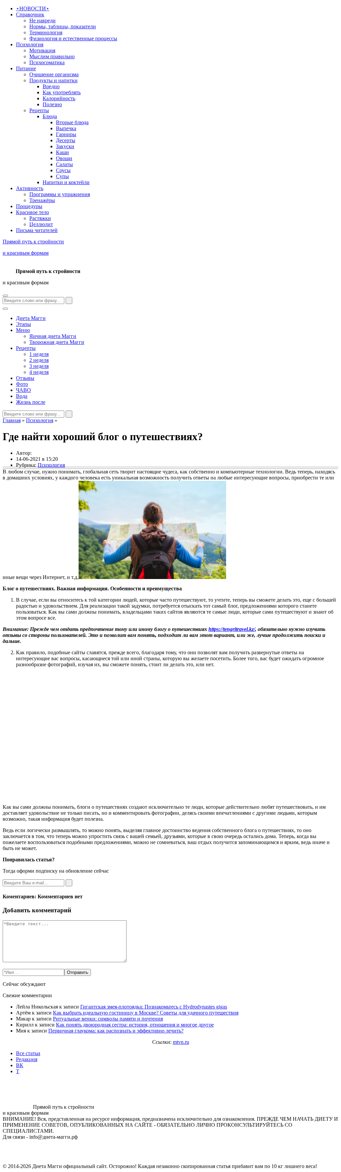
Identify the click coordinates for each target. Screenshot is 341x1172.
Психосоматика (47, 62)
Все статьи (28, 1053)
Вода (21, 396)
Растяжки (40, 218)
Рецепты (39, 110)
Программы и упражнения (59, 194)
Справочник (30, 14)
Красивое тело (32, 212)
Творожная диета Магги (56, 342)
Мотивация (42, 50)
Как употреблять (62, 92)
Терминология (45, 32)
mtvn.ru (181, 1042)
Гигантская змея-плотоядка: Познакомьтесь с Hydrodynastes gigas (153, 1007)
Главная (12, 420)
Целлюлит (41, 224)
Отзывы (25, 378)
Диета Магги (31, 318)
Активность (29, 188)
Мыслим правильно (52, 56)
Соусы (63, 170)
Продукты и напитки (53, 80)
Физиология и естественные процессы (73, 38)
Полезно (52, 104)
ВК (19, 1065)
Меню (23, 330)
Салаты (64, 164)
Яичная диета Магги (52, 336)
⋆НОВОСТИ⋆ (32, 8)
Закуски (65, 146)
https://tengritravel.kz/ (231, 629)
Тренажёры (42, 200)
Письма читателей (37, 230)
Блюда (50, 116)
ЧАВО (23, 390)
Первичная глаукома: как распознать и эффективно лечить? (115, 1030)
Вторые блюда (72, 122)
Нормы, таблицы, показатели (62, 26)
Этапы (23, 324)
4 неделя (39, 372)
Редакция (26, 1059)
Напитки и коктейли (66, 182)
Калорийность (59, 98)
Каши (62, 152)
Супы (62, 176)
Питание (26, 68)
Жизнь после (30, 402)
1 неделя (39, 354)
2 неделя (39, 360)
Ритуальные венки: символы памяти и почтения (108, 1019)
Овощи (64, 158)
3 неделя (39, 366)
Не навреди (42, 20)
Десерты (65, 140)
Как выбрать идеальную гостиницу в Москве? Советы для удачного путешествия (145, 1013)
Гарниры (66, 134)
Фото (22, 384)
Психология (29, 44)
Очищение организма (54, 74)
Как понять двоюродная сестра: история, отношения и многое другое (135, 1024)
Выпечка (66, 128)
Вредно (51, 86)
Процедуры (29, 206)
